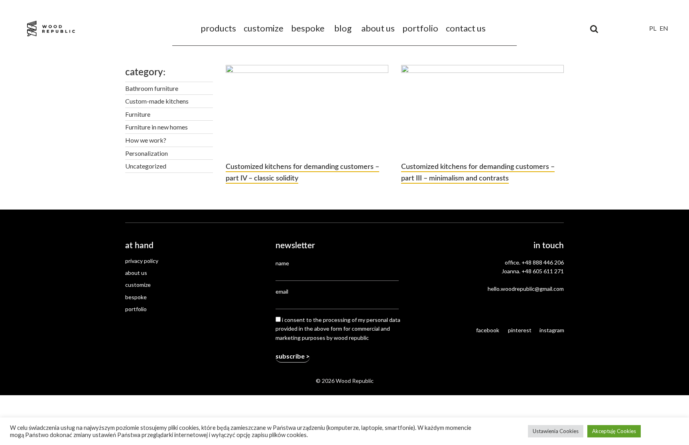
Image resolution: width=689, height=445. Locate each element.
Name (282, 263)
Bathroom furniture (151, 88)
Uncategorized (145, 166)
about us (378, 28)
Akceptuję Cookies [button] (614, 431)
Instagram (551, 330)
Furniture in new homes (156, 127)
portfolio (420, 28)
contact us (466, 28)
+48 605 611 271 (543, 271)
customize (263, 28)
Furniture (137, 114)
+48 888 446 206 (543, 262)
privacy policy (141, 260)
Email (282, 291)
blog (343, 28)
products (218, 28)
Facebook (487, 330)
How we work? (145, 140)
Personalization (146, 153)
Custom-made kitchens (157, 101)
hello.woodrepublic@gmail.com (526, 288)
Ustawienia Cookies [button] (556, 431)
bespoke (308, 28)
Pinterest (520, 330)
